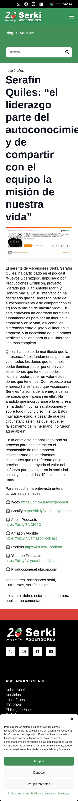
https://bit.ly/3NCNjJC (23, 525)
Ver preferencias (39, 784)
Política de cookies (18, 793)
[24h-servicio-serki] (52, 4)
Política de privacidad (43, 793)
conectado (52, 596)
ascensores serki (41, 580)
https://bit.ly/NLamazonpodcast (31, 538)
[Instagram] (33, 4)
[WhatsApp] (18, 4)
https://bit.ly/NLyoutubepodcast (31, 561)
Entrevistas (15, 585)
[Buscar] (67, 52)
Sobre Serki (15, 690)
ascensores (15, 580)
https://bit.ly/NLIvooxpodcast (44, 502)
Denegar (39, 772)
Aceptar (39, 761)
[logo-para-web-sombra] (23, 16)
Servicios (13, 695)
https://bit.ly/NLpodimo (43, 547)
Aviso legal (64, 793)
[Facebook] (26, 4)
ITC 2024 (13, 705)
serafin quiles (37, 585)
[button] (72, 719)
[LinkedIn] (41, 4)
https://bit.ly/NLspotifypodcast (48, 511)
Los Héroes (15, 700)
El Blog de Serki (19, 710)
